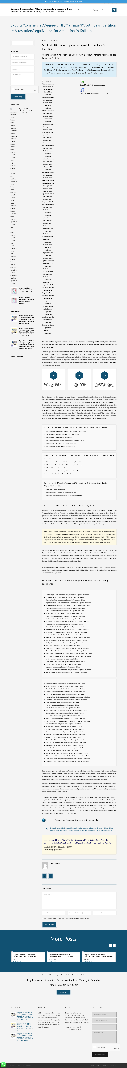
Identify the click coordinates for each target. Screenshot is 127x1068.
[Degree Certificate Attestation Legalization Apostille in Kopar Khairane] (14, 299)
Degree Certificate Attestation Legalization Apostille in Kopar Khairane (26, 300)
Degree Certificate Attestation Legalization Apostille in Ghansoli (26, 290)
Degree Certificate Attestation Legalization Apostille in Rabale (26, 111)
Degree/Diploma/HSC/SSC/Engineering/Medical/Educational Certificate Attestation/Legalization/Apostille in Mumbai (26, 344)
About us (98, 1065)
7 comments (52, 961)
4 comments (17, 961)
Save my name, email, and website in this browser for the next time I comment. (67, 918)
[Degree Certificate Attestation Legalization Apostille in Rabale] (14, 196)
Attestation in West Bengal (51, 40)
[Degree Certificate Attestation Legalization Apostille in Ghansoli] (14, 290)
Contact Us (113, 1065)
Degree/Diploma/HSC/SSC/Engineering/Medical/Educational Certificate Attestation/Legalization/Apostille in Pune (26, 319)
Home (92, 1065)
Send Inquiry (63, 992)
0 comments (88, 961)
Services (105, 1065)
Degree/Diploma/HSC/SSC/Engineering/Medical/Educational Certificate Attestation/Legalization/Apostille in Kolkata (26, 332)
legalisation (55, 863)
